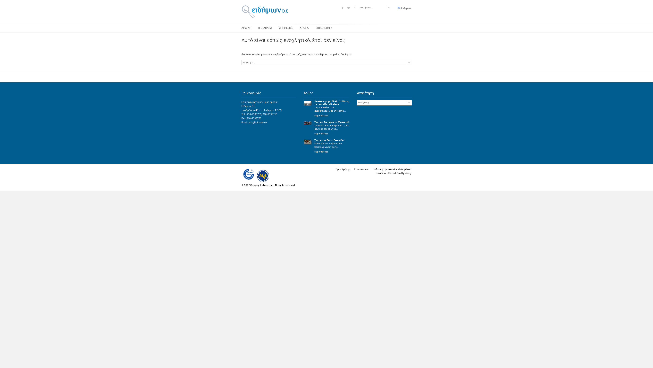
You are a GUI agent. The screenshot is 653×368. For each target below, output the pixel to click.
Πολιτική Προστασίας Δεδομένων (392, 169)
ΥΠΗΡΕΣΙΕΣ (286, 27)
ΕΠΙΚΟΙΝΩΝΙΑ (323, 27)
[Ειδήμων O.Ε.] (264, 12)
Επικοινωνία (361, 169)
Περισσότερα (321, 115)
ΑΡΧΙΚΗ (246, 27)
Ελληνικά (406, 8)
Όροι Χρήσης (343, 169)
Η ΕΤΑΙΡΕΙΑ (265, 27)
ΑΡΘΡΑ (304, 27)
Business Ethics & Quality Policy (394, 173)
